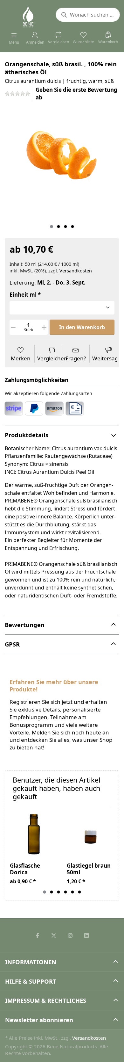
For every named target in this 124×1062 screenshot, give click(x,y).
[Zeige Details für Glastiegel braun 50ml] (90, 834)
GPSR (12, 644)
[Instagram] (70, 935)
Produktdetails (26, 435)
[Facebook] (38, 935)
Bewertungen (25, 625)
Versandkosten (75, 271)
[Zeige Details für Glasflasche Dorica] (33, 834)
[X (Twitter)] (54, 935)
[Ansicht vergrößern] (62, 163)
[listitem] (62, 163)
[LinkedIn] (87, 935)
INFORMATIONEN (30, 962)
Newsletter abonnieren (39, 1020)
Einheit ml (23, 294)
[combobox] (88, 15)
